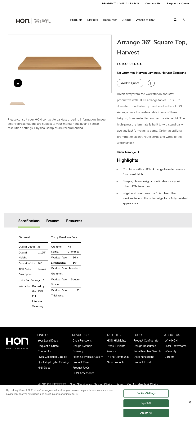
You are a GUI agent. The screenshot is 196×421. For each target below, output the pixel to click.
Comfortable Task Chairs (142, 384)
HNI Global (44, 368)
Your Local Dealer (49, 340)
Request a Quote (178, 3)
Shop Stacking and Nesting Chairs (91, 384)
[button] (183, 19)
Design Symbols (82, 346)
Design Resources (145, 346)
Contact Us (153, 3)
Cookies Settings (146, 393)
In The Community (118, 357)
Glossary (78, 351)
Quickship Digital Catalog (53, 362)
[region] (98, 403)
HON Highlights (116, 340)
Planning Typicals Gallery (88, 357)
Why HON (171, 340)
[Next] (106, 64)
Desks (119, 384)
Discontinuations (144, 357)
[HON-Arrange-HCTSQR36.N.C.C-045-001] (60, 64)
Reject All (146, 403)
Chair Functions (82, 340)
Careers (169, 357)
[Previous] (13, 64)
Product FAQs (81, 368)
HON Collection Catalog (52, 357)
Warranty (170, 351)
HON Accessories (83, 373)
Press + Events (116, 346)
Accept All (146, 413)
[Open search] (175, 20)
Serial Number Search (147, 351)
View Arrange (126, 152)
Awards (111, 351)
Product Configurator (146, 340)
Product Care (81, 362)
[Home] (33, 22)
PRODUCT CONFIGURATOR (120, 3)
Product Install (142, 362)
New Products (115, 362)
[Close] (190, 402)
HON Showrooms (175, 346)
